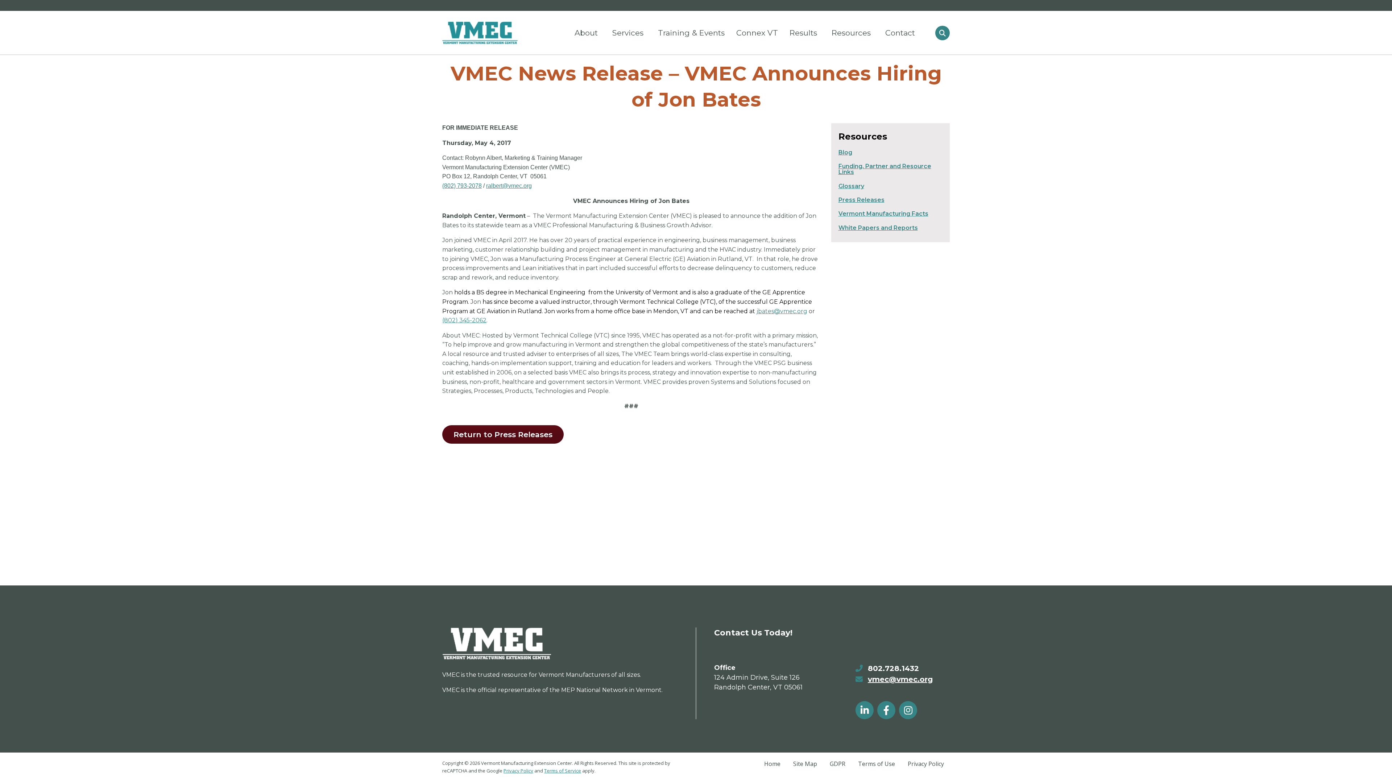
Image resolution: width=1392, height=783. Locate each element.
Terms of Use (876, 764)
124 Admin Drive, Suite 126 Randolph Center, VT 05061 (758, 682)
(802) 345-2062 (464, 320)
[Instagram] (908, 710)
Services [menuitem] (627, 32)
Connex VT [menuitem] (757, 32)
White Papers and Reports (878, 227)
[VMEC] (480, 33)
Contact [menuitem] (900, 32)
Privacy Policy (518, 770)
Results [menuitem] (803, 32)
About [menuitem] (586, 32)
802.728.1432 (893, 668)
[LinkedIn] (865, 710)
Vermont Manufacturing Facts (883, 213)
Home (772, 764)
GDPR (837, 764)
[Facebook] (886, 710)
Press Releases (861, 199)
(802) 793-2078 (462, 186)
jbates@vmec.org (782, 311)
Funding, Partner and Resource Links (884, 169)
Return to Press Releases (502, 434)
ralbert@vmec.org (509, 186)
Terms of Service (562, 770)
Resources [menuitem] (851, 32)
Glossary (851, 186)
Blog (845, 152)
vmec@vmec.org (900, 679)
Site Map (805, 764)
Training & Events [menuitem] (691, 32)
